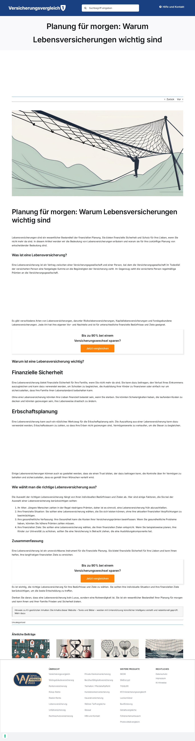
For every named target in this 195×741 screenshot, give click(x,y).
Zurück (170, 99)
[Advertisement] (97, 72)
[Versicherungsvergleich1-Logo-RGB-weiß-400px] (37, 6)
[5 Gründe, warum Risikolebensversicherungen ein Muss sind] (120, 640)
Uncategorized (18, 622)
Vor (179, 99)
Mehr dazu (20, 613)
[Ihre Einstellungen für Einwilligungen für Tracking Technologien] (5, 736)
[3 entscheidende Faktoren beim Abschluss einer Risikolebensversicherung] (75, 640)
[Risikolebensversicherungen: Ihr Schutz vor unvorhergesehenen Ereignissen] (164, 640)
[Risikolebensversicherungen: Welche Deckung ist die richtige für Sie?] (31, 640)
